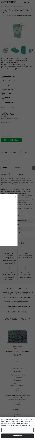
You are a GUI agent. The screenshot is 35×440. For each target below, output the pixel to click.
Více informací (27, 425)
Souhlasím (17, 436)
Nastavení (17, 430)
